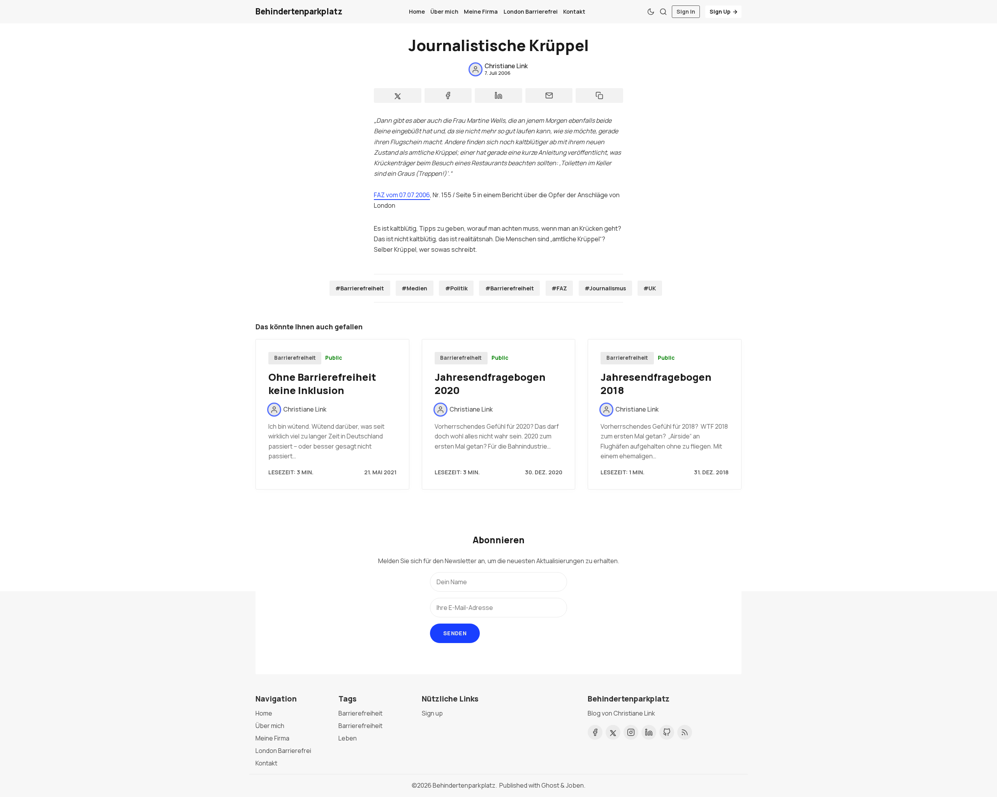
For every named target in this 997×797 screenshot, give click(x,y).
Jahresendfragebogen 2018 (656, 384)
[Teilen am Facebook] (448, 95)
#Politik (456, 288)
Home (417, 11)
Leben (347, 738)
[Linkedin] (648, 732)
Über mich (444, 11)
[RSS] (684, 732)
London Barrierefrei (531, 11)
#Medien (414, 288)
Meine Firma (481, 11)
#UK (649, 288)
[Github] (666, 732)
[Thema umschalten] (651, 12)
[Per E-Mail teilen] (549, 95)
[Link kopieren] (599, 95)
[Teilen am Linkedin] (498, 95)
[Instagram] (631, 732)
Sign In (685, 11)
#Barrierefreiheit (359, 288)
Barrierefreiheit (295, 357)
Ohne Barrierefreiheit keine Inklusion (322, 384)
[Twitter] (613, 732)
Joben (575, 785)
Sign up (432, 713)
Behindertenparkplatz (464, 785)
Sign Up (720, 11)
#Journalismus (605, 288)
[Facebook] (595, 732)
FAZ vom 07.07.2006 (402, 195)
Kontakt (574, 11)
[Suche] (663, 12)
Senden (455, 633)
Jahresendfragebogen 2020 (490, 384)
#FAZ (559, 288)
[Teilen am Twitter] (397, 95)
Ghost (550, 785)
